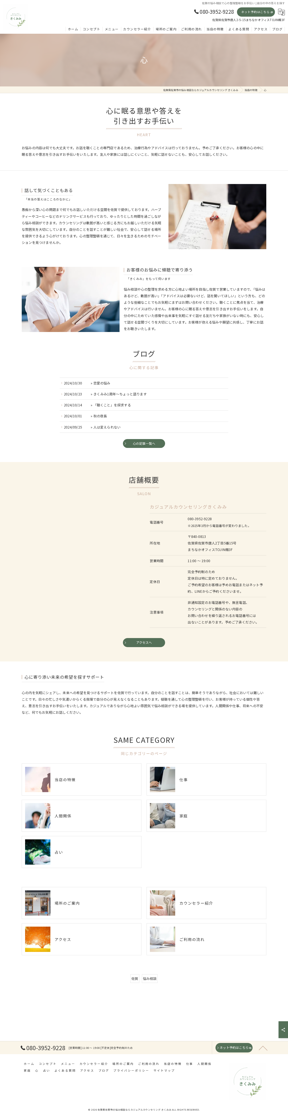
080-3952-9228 (200, 518)
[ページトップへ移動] (263, 1048)
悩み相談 (150, 978)
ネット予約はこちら (255, 12)
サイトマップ (164, 1070)
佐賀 (134, 978)
